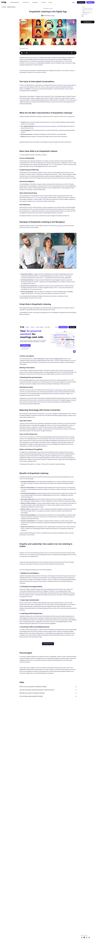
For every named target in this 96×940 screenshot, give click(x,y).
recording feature (58, 390)
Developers (34, 2)
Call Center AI (26, 2)
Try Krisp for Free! (48, 643)
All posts (4, 6)
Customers (43, 2)
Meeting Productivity (11, 6)
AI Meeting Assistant (14, 2)
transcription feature (68, 370)
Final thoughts (84, 14)
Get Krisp (90, 2)
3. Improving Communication (87, 8)
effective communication (57, 225)
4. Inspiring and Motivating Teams (87, 10)
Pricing (50, 2)
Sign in (73, 2)
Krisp (33, 63)
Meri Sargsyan (51, 15)
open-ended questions (43, 197)
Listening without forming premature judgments (45, 126)
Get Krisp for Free (87, 22)
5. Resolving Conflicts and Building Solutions (87, 12)
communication (71, 116)
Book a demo (81, 2)
